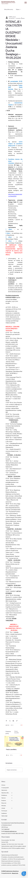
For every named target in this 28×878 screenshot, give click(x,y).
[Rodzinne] (12, 800)
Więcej (17, 9)
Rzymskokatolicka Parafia (8, 2)
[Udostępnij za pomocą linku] (17, 720)
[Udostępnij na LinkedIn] (13, 720)
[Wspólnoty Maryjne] (12, 793)
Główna (3, 785)
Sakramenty (4, 790)
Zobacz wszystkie (16, 732)
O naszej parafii (5, 787)
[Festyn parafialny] (14, 741)
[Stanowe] (12, 798)
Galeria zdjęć (4, 816)
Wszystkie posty (8, 9)
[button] (24, 874)
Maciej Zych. (15, 873)
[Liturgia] (12, 808)
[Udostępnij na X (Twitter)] (9, 720)
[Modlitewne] (12, 795)
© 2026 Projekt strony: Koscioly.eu (10, 871)
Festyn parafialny (11, 749)
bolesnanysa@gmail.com (10, 831)
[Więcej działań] (21, 17)
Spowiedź (4, 852)
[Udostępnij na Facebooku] (6, 720)
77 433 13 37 (6, 829)
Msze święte (5, 837)
